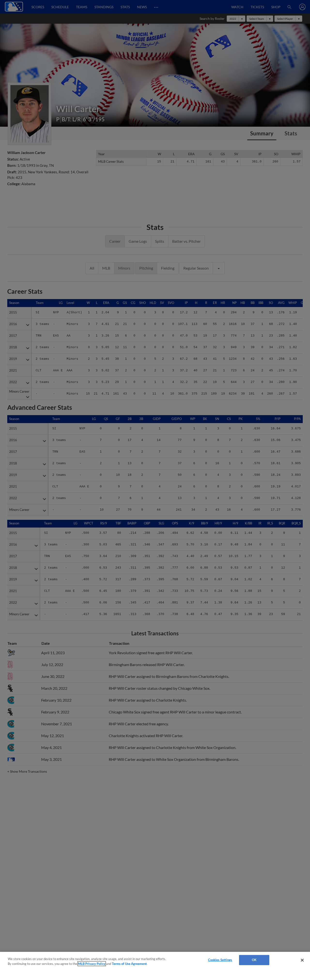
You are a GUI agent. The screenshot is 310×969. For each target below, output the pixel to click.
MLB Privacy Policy (91, 964)
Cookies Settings (220, 960)
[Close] (302, 960)
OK (254, 960)
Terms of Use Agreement (129, 964)
